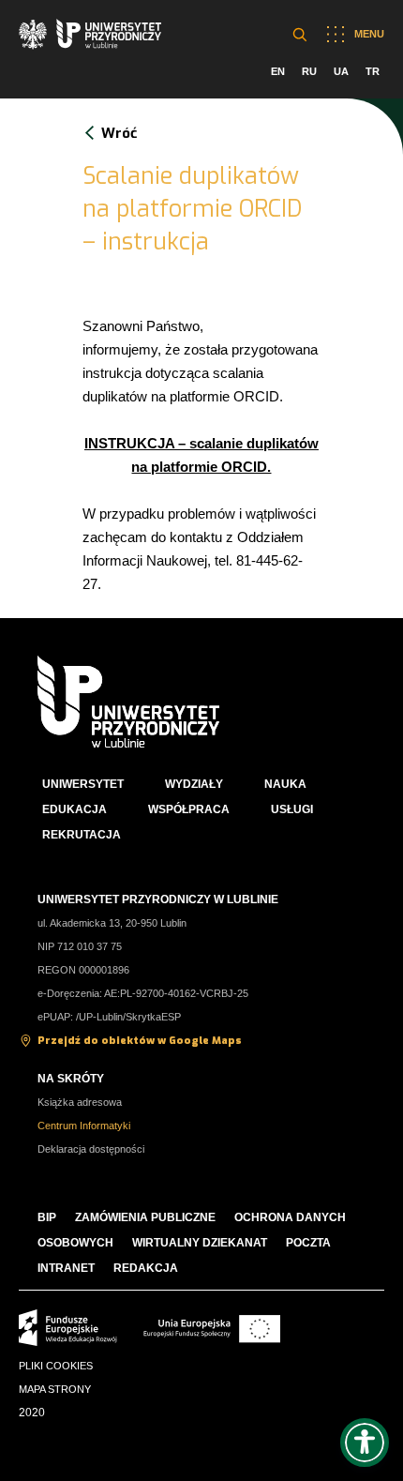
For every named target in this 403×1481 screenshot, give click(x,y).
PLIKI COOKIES (56, 1365)
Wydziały (194, 784)
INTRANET (66, 1268)
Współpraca (189, 809)
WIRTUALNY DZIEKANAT (199, 1242)
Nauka (285, 784)
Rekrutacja (81, 834)
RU (309, 71)
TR (373, 71)
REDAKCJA (145, 1268)
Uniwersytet (83, 784)
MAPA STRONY (55, 1389)
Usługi (292, 809)
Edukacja (74, 809)
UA (341, 71)
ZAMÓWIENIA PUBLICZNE (145, 1217)
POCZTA (308, 1242)
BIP (46, 1217)
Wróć (119, 133)
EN (278, 71)
